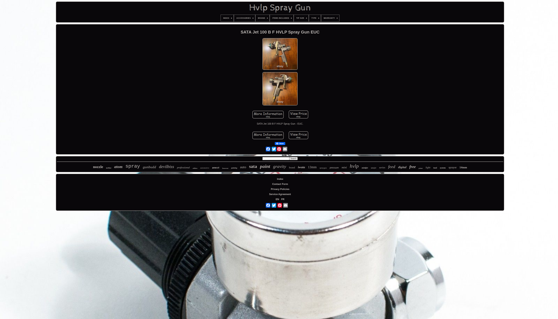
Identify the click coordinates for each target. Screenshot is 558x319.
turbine (108, 168)
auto (243, 167)
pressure (334, 167)
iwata (301, 167)
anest (215, 167)
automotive (204, 168)
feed (391, 166)
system (443, 168)
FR (282, 199)
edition (195, 168)
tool (435, 168)
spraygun (323, 168)
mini (344, 167)
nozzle (98, 167)
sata (253, 166)
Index (280, 179)
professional (183, 167)
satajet (373, 168)
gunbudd (149, 167)
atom (118, 167)
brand (292, 167)
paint (265, 166)
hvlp (354, 166)
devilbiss (166, 166)
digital (402, 167)
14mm (463, 167)
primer (421, 168)
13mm (312, 167)
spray (132, 166)
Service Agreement (280, 194)
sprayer (453, 167)
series (382, 167)
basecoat (225, 168)
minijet (365, 168)
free (412, 166)
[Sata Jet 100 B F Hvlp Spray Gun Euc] (280, 54)
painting (234, 168)
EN (277, 199)
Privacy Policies (280, 189)
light (428, 167)
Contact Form (280, 184)
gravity (279, 166)
